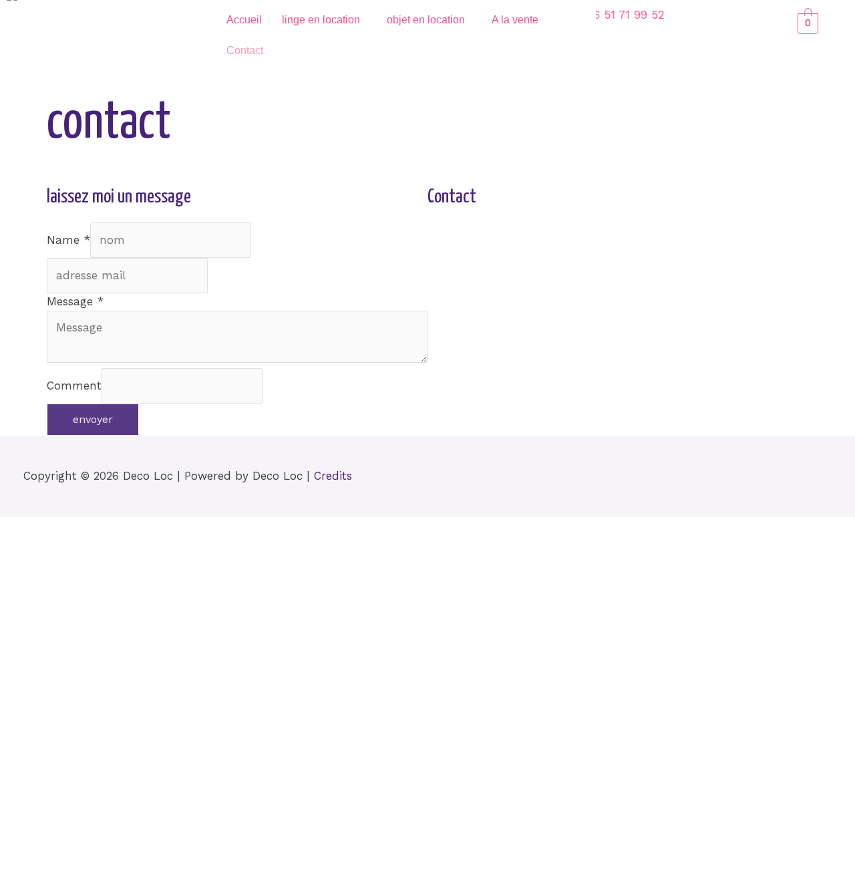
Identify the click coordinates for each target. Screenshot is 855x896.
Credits (333, 475)
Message (75, 301)
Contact (244, 50)
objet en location (426, 19)
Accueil (244, 19)
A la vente (515, 19)
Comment (74, 385)
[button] (324, 20)
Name (68, 240)
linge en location (321, 19)
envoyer (93, 419)
